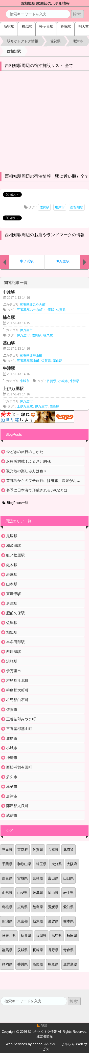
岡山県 (53, 893)
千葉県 (7, 864)
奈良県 (7, 878)
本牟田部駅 (15, 642)
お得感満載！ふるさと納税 (28, 461)
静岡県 (7, 964)
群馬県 (7, 950)
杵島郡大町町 (17, 690)
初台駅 (27, 26)
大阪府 (72, 864)
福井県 (26, 936)
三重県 (7, 850)
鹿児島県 (70, 964)
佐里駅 (11, 623)
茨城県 (22, 950)
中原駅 (49, 310)
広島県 (22, 907)
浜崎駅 (11, 661)
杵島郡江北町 (17, 680)
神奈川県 (9, 936)
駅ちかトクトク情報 (42, 1031)
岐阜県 (38, 893)
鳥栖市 (11, 786)
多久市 (11, 777)
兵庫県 (53, 850)
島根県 (7, 907)
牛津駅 (75, 381)
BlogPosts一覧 (17, 503)
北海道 (68, 850)
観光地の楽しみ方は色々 (26, 471)
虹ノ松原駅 (15, 555)
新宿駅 (9, 26)
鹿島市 (11, 738)
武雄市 (11, 815)
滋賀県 (53, 921)
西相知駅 (76, 207)
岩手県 (68, 893)
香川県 (22, 964)
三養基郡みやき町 (32, 304)
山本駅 (11, 584)
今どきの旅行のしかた (24, 452)
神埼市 (11, 757)
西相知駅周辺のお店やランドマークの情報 (45, 235)
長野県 (53, 950)
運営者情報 (45, 1036)
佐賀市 (11, 709)
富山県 (53, 878)
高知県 (38, 964)
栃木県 (38, 921)
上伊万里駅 (25, 406)
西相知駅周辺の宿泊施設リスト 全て (39, 65)
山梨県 (22, 893)
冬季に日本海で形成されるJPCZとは (36, 490)
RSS (43, 1026)
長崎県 (38, 950)
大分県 (56, 864)
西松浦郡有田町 (19, 767)
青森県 (68, 950)
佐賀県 (44, 207)
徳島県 (38, 907)
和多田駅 (13, 545)
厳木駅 (11, 565)
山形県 (7, 893)
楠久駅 (48, 335)
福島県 (56, 936)
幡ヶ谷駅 (46, 26)
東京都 (22, 921)
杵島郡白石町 (17, 700)
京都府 (22, 850)
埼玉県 (41, 864)
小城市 (24, 381)
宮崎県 (38, 878)
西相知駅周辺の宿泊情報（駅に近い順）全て (47, 176)
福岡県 (41, 936)
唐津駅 (11, 603)
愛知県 (68, 907)
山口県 (68, 878)
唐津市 (60, 207)
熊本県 (68, 921)
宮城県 (22, 878)
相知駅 (11, 632)
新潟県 (7, 921)
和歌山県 (24, 864)
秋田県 (72, 936)
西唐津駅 (13, 651)
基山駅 (58, 361)
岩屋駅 (11, 574)
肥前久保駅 (15, 613)
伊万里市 (26, 330)
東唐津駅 (13, 594)
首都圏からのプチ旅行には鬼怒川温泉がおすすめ (45, 480)
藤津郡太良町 (17, 806)
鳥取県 (53, 964)
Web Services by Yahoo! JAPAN (30, 1044)
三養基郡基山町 (31, 355)
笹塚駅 (66, 26)
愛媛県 (53, 907)
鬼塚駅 (11, 536)
